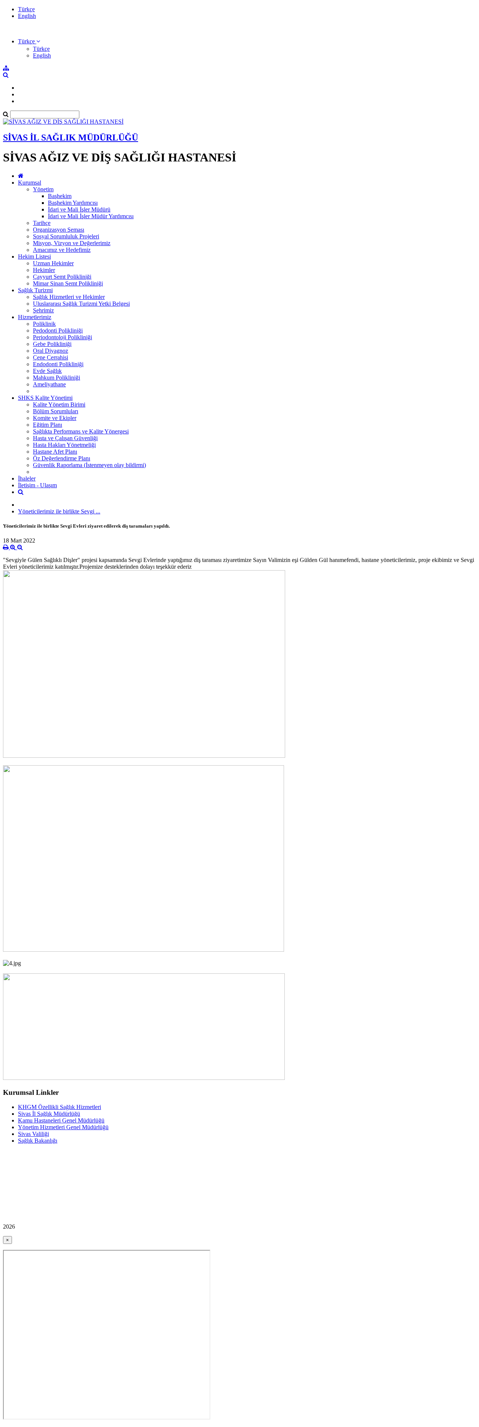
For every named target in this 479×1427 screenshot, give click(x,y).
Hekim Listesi (34, 256)
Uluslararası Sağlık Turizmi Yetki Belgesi (81, 303)
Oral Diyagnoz (50, 351)
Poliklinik (44, 324)
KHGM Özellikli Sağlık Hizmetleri (59, 1107)
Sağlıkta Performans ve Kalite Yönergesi (81, 431)
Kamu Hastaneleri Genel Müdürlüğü (61, 1120)
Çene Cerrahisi (50, 357)
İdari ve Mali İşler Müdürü (79, 209)
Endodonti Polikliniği (58, 364)
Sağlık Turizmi (35, 290)
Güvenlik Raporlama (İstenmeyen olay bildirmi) (89, 465)
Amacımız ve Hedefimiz (62, 250)
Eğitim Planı (47, 424)
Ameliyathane (49, 384)
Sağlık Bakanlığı (37, 1140)
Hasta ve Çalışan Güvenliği (65, 438)
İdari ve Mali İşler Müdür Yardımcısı (91, 216)
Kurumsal (29, 182)
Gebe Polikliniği (52, 344)
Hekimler (44, 270)
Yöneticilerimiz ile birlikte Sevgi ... (59, 511)
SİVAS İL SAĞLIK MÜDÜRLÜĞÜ (70, 137)
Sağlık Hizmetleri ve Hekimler (69, 297)
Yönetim (43, 189)
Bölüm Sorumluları (55, 411)
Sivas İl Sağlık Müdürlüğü (49, 1114)
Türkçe (26, 9)
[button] (29, 41)
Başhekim (59, 196)
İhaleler (27, 478)
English (27, 16)
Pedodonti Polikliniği (58, 330)
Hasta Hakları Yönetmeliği (64, 445)
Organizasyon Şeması (58, 229)
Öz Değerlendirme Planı (61, 458)
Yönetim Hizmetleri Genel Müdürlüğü (63, 1127)
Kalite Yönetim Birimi (59, 404)
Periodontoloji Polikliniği (62, 337)
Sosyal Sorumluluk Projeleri (66, 236)
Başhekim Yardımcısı (73, 203)
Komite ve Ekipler (54, 418)
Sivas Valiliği (33, 1134)
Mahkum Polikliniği (56, 377)
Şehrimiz (43, 310)
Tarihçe (42, 223)
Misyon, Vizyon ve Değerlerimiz (71, 243)
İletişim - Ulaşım (37, 485)
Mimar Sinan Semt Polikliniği (68, 283)
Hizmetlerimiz (34, 317)
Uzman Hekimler (53, 263)
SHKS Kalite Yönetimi (45, 398)
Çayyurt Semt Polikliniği (62, 277)
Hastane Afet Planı (55, 451)
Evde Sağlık (47, 371)
